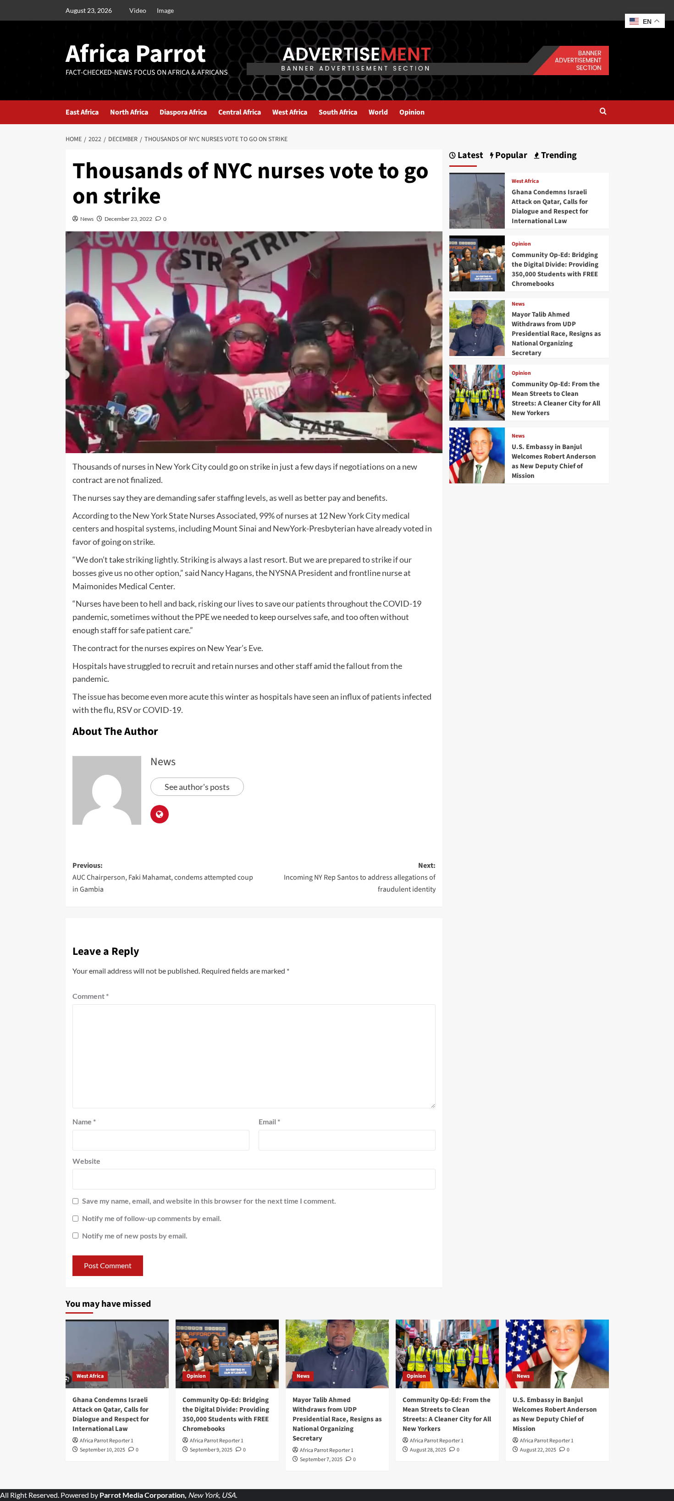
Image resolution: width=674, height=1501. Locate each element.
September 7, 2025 (321, 1459)
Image (165, 10)
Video (137, 10)
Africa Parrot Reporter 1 (106, 1441)
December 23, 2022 (128, 218)
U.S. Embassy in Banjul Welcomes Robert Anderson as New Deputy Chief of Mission (554, 461)
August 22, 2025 (538, 1450)
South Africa (338, 112)
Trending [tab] (558, 155)
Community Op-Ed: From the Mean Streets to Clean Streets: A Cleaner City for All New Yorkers (556, 398)
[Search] (603, 112)
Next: (360, 877)
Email (269, 1121)
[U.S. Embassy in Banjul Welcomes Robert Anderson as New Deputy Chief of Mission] (477, 454)
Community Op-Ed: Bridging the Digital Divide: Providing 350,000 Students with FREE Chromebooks (555, 269)
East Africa (82, 112)
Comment (90, 996)
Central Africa (239, 112)
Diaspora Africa (183, 112)
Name (84, 1121)
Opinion (412, 112)
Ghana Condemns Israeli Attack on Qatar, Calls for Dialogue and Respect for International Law (550, 206)
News (87, 218)
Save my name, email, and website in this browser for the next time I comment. (209, 1200)
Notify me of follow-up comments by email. (151, 1218)
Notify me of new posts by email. (135, 1235)
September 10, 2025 (102, 1450)
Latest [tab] (469, 155)
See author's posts (197, 787)
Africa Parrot (136, 54)
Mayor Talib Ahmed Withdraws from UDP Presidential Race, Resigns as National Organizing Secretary (556, 334)
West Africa (289, 112)
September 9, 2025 (211, 1450)
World (378, 112)
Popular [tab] (510, 155)
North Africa (129, 112)
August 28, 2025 (428, 1450)
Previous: (162, 877)
